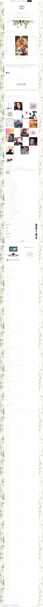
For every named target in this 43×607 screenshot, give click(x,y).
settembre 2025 (7, 442)
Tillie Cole (7, 228)
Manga (6, 337)
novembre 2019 (7, 568)
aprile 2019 (7, 581)
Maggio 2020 (7, 559)
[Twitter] (20, 84)
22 (19, 415)
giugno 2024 (7, 470)
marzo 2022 (7, 518)
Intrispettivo (8, 298)
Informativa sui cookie (14, 605)
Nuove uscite (7, 352)
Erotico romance (7, 304)
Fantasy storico (8, 311)
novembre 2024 (7, 461)
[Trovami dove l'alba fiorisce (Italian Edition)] (36, 226)
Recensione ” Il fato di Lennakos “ (9, 204)
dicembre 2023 (7, 481)
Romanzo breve (7, 361)
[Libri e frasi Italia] (18, 141)
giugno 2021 (7, 535)
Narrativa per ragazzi (8, 348)
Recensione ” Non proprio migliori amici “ (10, 202)
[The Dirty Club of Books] (10, 159)
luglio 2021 (7, 533)
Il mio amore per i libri (21, 12)
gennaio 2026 (7, 435)
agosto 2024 (7, 466)
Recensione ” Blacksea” (8, 217)
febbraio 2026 (7, 433)
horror (6, 326)
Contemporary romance (8, 289)
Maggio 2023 (7, 494)
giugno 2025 (7, 448)
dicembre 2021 (7, 524)
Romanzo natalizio (8, 367)
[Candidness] (10, 122)
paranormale (8, 328)
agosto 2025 (7, 444)
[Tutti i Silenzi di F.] (24, 115)
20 (10, 415)
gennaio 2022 (7, 522)
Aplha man (7, 274)
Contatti (7, 594)
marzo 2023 (7, 498)
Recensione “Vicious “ (8, 198)
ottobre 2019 (7, 570)
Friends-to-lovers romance (9, 315)
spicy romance (8, 387)
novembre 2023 (7, 483)
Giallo (6, 317)
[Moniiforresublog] (10, 130)
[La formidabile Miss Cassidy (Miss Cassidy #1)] (36, 235)
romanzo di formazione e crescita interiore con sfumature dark (13, 365)
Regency (7, 324)
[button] (13, 249)
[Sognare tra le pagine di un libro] (18, 106)
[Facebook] (18, 84)
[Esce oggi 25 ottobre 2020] (21, 46)
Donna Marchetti (7, 231)
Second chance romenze (8, 376)
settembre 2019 (7, 572)
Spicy (6, 385)
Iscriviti (7, 172)
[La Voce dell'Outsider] (18, 124)
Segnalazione (7, 378)
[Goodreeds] (25, 84)
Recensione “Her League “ (9, 200)
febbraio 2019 (7, 585)
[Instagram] (23, 84)
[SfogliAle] (33, 141)
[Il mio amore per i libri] (10, 114)
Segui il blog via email (10, 166)
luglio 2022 (7, 511)
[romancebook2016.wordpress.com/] (33, 106)
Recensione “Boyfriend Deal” (9, 209)
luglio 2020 (7, 555)
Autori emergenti (8, 276)
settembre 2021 (7, 529)
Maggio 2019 (7, 579)
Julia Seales (7, 237)
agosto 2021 (7, 531)
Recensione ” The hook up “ (9, 185)
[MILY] (10, 150)
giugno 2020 (7, 557)
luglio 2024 (7, 468)
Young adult (7, 400)
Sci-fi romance (8, 374)
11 (33, 412)
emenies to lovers (8, 300)
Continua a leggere (15, 67)
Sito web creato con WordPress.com (21, 602)
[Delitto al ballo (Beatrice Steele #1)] (36, 238)
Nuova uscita (8, 380)
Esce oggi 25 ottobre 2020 (21, 58)
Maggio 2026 (7, 429)
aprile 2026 (7, 431)
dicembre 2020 (7, 546)
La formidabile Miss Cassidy (9, 233)
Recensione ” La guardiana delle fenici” (10, 189)
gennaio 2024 (7, 479)
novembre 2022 (7, 505)
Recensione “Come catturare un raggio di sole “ (11, 211)
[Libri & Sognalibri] (10, 106)
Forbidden (7, 313)
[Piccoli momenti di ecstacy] (33, 124)
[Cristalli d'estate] (24, 150)
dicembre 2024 (7, 459)
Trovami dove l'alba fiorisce (9, 224)
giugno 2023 (7, 492)
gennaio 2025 (7, 457)
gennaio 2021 (7, 544)
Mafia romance (7, 335)
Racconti (7, 354)
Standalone (7, 391)
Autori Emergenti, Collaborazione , (10, 278)
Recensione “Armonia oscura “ (9, 191)
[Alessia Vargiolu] (33, 132)
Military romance (8, 339)
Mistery (6, 341)
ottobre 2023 (7, 485)
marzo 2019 (7, 583)
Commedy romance (8, 287)
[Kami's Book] (33, 115)
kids (6, 330)
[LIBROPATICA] (33, 150)
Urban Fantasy (7, 398)
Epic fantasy (7, 302)
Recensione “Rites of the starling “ (9, 187)
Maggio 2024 (7, 472)
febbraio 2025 (7, 455)
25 (33, 415)
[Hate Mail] (36, 232)
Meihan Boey (7, 234)
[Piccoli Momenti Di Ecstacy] (24, 132)
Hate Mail (7, 230)
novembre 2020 (7, 548)
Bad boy (6, 280)
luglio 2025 (7, 446)
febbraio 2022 (7, 520)
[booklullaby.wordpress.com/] (10, 138)
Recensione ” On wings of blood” (9, 213)
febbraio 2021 (7, 542)
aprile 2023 (7, 496)
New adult (7, 350)
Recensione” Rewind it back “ (9, 215)
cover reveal (7, 291)
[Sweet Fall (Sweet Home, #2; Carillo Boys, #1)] (36, 229)
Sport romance (7, 389)
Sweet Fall (7, 227)
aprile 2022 (7, 516)
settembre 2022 (7, 509)
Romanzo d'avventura (8, 363)
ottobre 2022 (7, 507)
